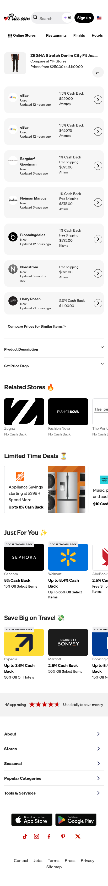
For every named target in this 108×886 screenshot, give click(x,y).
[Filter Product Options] (98, 72)
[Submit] (35, 19)
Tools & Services (20, 793)
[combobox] (52, 17)
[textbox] (99, 17)
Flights (79, 35)
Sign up (84, 17)
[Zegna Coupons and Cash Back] (24, 418)
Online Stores (24, 35)
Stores (10, 748)
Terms (54, 860)
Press (70, 860)
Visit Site (98, 99)
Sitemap (54, 867)
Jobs (38, 860)
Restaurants (56, 35)
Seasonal (13, 763)
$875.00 (66, 167)
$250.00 (66, 98)
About (10, 733)
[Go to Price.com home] (17, 17)
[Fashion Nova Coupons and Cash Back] (68, 418)
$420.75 (65, 130)
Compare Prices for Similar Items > (37, 326)
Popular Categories (22, 778)
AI (69, 18)
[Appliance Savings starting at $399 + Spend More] (44, 489)
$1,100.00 (66, 306)
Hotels (97, 35)
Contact (21, 860)
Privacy (87, 860)
